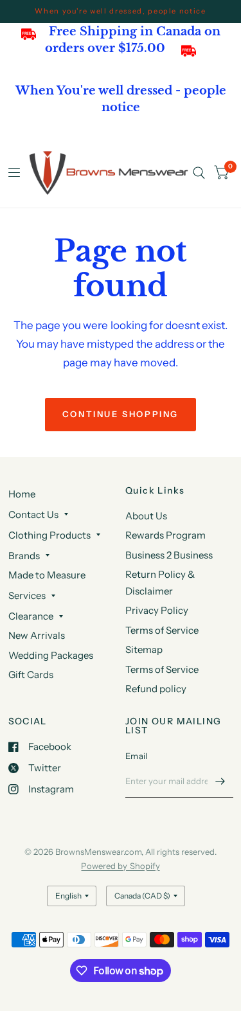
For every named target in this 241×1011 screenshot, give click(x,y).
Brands (24, 556)
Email (136, 756)
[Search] (199, 173)
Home (21, 494)
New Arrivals (36, 635)
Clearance (30, 616)
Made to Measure (46, 575)
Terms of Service (162, 630)
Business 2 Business (169, 555)
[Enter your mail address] (220, 781)
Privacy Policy (156, 610)
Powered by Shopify (120, 866)
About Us (146, 516)
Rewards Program (165, 535)
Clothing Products (49, 535)
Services (27, 595)
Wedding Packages (50, 655)
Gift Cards (30, 674)
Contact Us (33, 514)
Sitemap (144, 649)
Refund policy (155, 689)
